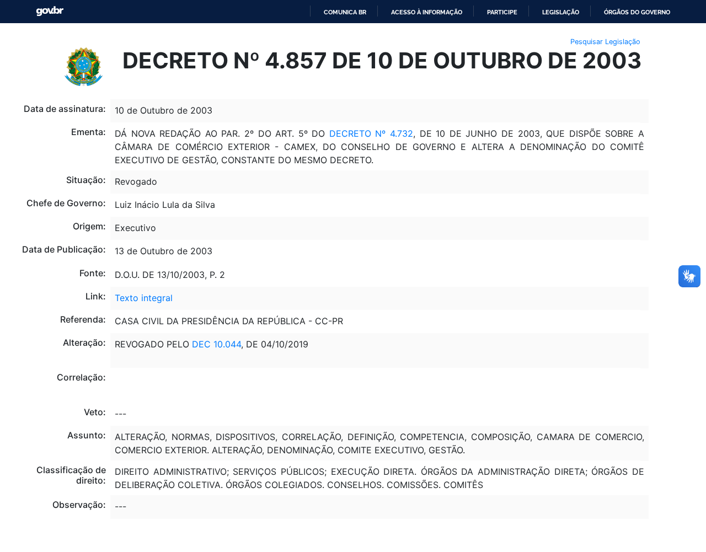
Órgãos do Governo (637, 12)
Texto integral (144, 297)
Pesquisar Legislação (605, 41)
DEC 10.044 (216, 344)
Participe (502, 12)
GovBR (49, 11)
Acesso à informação (426, 12)
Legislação (560, 12)
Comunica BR (345, 12)
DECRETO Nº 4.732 (371, 133)
